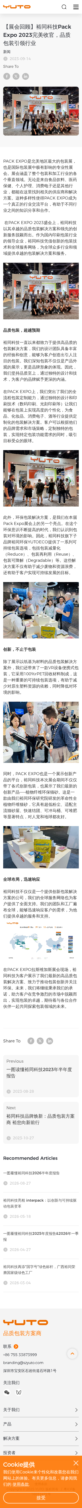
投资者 (9, 1452)
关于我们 (11, 1409)
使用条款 (21, 1484)
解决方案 (11, 1438)
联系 (7, 1346)
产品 (7, 1424)
